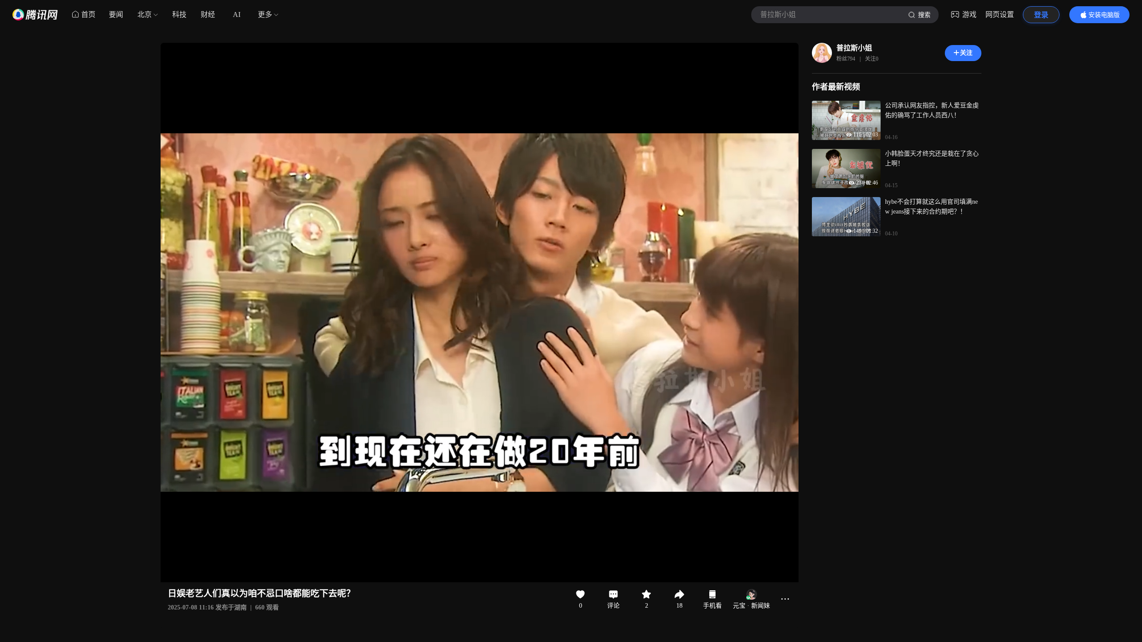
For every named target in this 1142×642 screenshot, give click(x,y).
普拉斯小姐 (854, 48)
